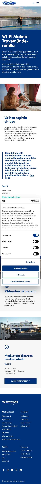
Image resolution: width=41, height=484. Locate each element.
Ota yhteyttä (6, 416)
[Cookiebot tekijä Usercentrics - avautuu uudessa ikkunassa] (30, 201)
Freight (23, 412)
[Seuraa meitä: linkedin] (20, 470)
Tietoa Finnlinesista (9, 451)
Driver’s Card (25, 426)
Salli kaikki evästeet (20, 268)
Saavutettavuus (26, 450)
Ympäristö (5, 461)
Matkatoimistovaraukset (10, 439)
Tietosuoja (24, 447)
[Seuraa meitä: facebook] (3, 470)
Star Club (5, 433)
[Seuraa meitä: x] (16, 470)
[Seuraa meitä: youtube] (12, 470)
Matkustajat (8, 412)
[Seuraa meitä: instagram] (7, 470)
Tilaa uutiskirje (7, 436)
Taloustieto (6, 454)
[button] (34, 3)
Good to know (25, 423)
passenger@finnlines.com (15, 371)
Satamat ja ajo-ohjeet (9, 426)
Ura (3, 458)
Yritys (5, 447)
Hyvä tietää (6, 419)
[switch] (36, 241)
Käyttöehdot (25, 454)
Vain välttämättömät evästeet (20, 281)
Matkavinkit (6, 429)
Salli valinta (20, 275)
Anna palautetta (26, 457)
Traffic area (24, 416)
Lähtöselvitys (7, 423)
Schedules (24, 419)
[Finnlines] (9, 3)
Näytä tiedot (30, 262)
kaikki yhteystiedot (19, 381)
